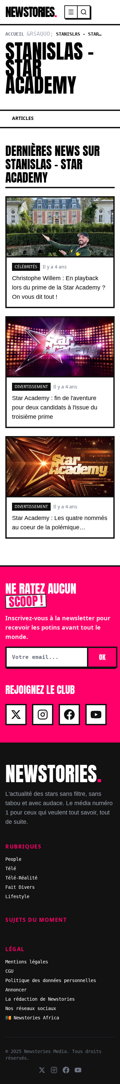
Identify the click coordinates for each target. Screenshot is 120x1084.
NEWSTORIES (30, 12)
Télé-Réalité (21, 877)
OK (102, 657)
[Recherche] (84, 12)
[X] (16, 714)
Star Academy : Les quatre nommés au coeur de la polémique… (59, 523)
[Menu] (71, 12)
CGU (9, 971)
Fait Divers (20, 887)
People (13, 859)
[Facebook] (69, 714)
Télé (10, 868)
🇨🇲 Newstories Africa (32, 1017)
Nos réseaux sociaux (30, 1008)
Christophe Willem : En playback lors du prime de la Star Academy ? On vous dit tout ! (58, 287)
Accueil (14, 34)
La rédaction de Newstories (40, 999)
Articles (23, 118)
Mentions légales (26, 961)
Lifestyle (17, 896)
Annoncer (16, 989)
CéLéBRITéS (26, 267)
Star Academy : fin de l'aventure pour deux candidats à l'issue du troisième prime (54, 407)
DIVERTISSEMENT (31, 386)
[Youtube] (96, 714)
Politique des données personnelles (50, 980)
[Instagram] (42, 714)
